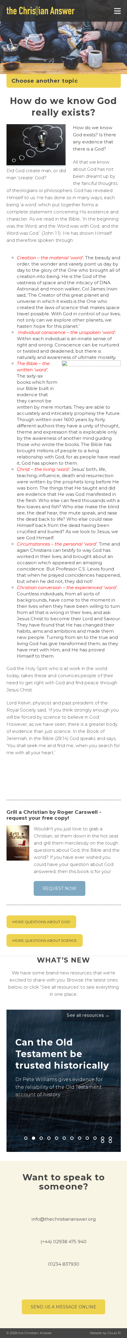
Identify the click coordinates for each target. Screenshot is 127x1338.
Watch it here (32, 1118)
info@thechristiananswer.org (64, 1219)
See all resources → (88, 1015)
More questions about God (41, 922)
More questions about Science (44, 940)
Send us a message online (63, 1307)
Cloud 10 (114, 1333)
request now (59, 888)
